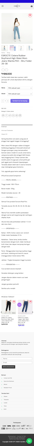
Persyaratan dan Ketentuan (17, 437)
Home (3, 53)
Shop (8, 53)
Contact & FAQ (21, 436)
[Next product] (3, 69)
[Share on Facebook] (6, 115)
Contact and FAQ (8, 378)
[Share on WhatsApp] (3, 115)
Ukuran (3, 93)
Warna (3, 88)
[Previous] (4, 28)
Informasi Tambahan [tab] (7, 130)
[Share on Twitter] (10, 115)
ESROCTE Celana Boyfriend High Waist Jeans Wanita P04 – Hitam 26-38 (7, 320)
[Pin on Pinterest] (16, 115)
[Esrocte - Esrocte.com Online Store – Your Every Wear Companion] (17, 6)
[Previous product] (6, 69)
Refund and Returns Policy (17, 439)
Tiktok (5, 406)
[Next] (29, 28)
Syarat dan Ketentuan (9, 381)
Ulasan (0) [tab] (4, 134)
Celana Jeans (10, 111)
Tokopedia (6, 399)
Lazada (5, 402)
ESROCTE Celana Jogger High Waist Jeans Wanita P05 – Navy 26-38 (24, 320)
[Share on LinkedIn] (20, 115)
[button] (2, 6)
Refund (5, 384)
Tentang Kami (12, 436)
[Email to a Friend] (13, 115)
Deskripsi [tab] (4, 126)
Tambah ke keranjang (19, 101)
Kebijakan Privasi (8, 387)
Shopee (5, 396)
